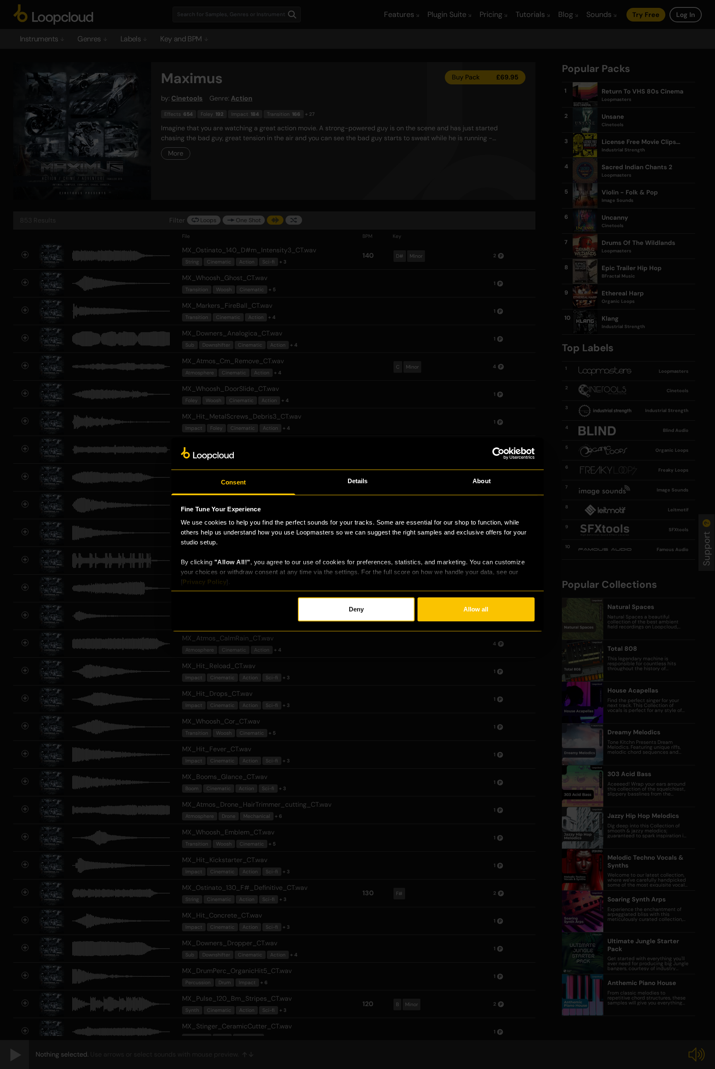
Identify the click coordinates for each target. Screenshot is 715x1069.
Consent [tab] (233, 482)
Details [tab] (358, 480)
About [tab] (482, 480)
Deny (356, 609)
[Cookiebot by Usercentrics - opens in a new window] (498, 453)
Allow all (475, 609)
